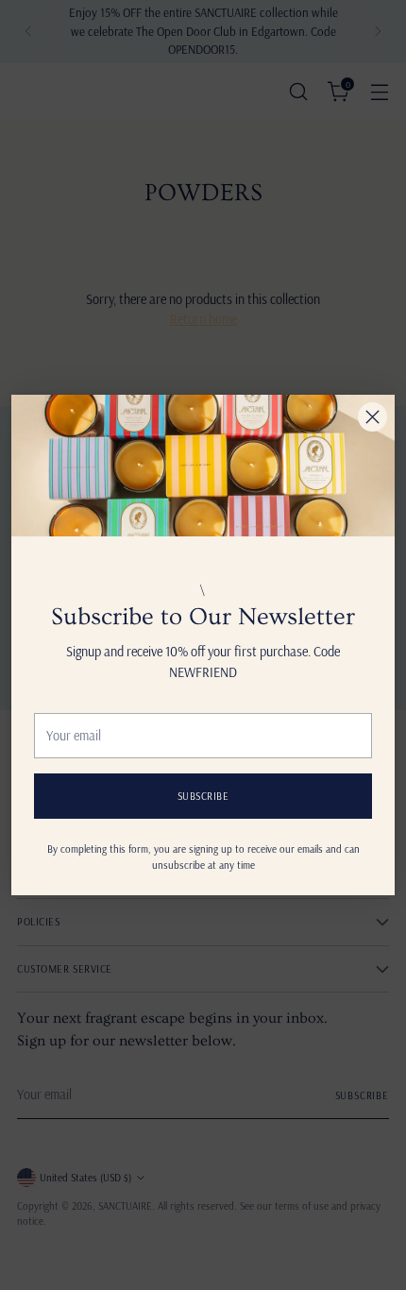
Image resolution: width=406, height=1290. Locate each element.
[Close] (372, 417)
